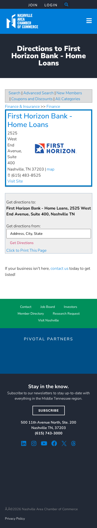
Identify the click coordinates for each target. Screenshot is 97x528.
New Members (69, 93)
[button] (66, 4)
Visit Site (15, 181)
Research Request (66, 313)
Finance (53, 106)
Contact (25, 306)
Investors (70, 306)
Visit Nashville (48, 320)
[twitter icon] (64, 443)
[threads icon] (73, 443)
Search (15, 93)
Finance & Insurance (22, 106)
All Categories (67, 98)
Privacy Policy (15, 518)
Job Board (47, 306)
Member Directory (31, 313)
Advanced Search (38, 93)
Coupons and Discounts (32, 98)
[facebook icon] (54, 443)
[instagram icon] (34, 443)
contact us (59, 268)
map (50, 169)
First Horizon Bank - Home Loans (39, 120)
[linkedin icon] (24, 443)
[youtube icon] (44, 443)
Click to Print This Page (26, 250)
